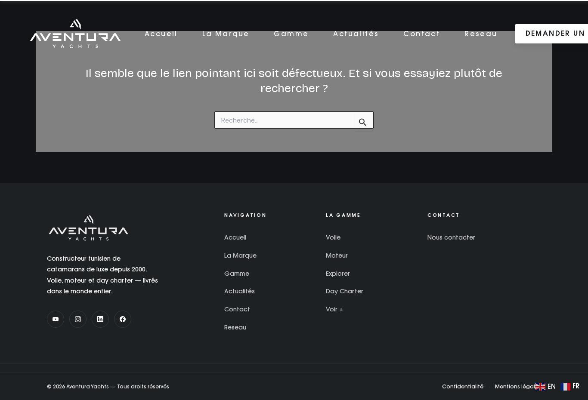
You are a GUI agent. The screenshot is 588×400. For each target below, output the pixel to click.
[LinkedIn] (100, 319)
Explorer (338, 273)
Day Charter (344, 291)
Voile (333, 237)
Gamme (291, 33)
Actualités (356, 33)
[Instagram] (78, 319)
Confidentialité (462, 386)
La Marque (226, 33)
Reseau (480, 33)
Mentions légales (518, 386)
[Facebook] (122, 319)
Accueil (161, 33)
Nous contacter (451, 237)
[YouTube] (55, 319)
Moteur (337, 255)
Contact (421, 33)
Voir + (334, 309)
